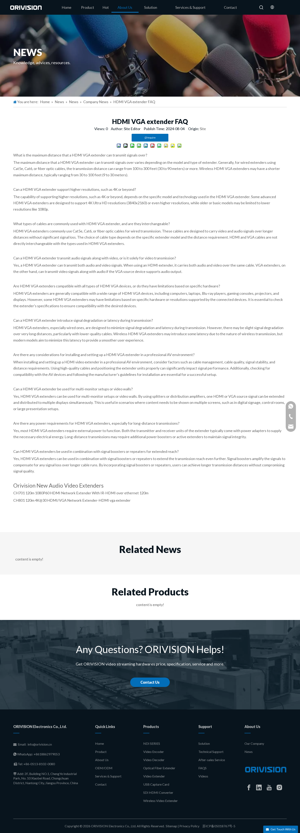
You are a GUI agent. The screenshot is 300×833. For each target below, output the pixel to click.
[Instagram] (279, 787)
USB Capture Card (156, 784)
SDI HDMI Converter (158, 792)
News (248, 752)
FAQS (202, 768)
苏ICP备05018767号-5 (218, 826)
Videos (203, 776)
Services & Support (108, 776)
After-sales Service (211, 760)
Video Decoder (153, 760)
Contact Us (150, 682)
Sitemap (171, 826)
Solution (204, 743)
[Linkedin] (259, 787)
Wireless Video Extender (160, 801)
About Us (102, 760)
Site (203, 128)
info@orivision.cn (40, 744)
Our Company (254, 743)
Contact (101, 784)
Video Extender (154, 776)
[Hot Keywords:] (261, 7)
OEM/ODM (103, 768)
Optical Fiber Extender (159, 768)
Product (101, 752)
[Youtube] (269, 787)
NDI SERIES (151, 743)
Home (99, 743)
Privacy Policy (189, 826)
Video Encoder (153, 752)
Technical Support (210, 752)
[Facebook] (248, 787)
